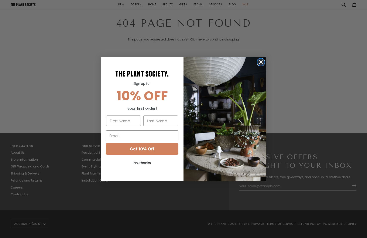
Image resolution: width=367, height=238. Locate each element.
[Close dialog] (261, 62)
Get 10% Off (142, 149)
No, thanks (142, 162)
